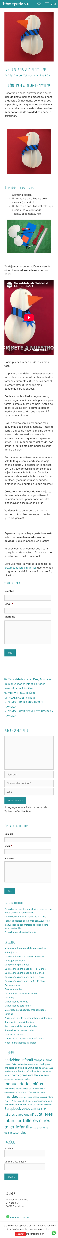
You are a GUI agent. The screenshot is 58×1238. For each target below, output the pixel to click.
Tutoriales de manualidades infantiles (24, 1038)
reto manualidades (38, 1101)
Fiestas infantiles (13, 989)
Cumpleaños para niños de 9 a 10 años (24, 981)
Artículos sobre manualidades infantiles (25, 948)
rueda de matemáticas (37, 1104)
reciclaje (24, 1101)
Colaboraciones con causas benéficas (24, 956)
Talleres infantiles (13, 1034)
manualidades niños (23, 1083)
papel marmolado (25, 1097)
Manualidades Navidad (16, 1001)
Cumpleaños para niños (16, 964)
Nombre (9, 591)
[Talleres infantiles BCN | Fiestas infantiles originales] (15, 4)
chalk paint (45, 1064)
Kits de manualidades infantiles (20, 993)
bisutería (7, 1064)
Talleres (41, 1108)
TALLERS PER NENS (39, 1127)
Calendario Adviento (21, 1064)
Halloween (41, 1075)
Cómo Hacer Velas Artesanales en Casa (25, 916)
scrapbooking (29, 1109)
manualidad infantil (13, 1088)
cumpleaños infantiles (24, 1071)
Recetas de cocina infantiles (19, 1022)
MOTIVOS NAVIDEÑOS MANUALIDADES (30, 1092)
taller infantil (16, 1126)
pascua (36, 1097)
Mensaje (9, 616)
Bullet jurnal (10, 952)
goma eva (26, 1075)
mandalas (25, 1079)
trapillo (8, 1132)
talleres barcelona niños (21, 1114)
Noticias (8, 1013)
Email (8, 603)
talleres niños (36, 1120)
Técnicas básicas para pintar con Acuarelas (27, 920)
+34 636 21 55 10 (19, 1217)
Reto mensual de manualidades (20, 1026)
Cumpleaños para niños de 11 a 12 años (25, 968)
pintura (49, 1097)
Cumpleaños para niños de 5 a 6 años (24, 972)
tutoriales (19, 1132)
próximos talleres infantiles (20, 567)
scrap (50, 1105)
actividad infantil (18, 1060)
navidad (31, 697)
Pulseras (16, 1101)
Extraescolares (12, 985)
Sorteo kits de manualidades (19, 1030)
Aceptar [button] (20, 1234)
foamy (14, 1075)
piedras (43, 1097)
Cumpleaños (34, 1067)
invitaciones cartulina (12, 1079)
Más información (35, 1233)
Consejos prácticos (14, 960)
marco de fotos (29, 1088)
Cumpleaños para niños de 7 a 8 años (24, 977)
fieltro (39, 1071)
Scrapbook (12, 1109)
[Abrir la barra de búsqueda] (39, 4)
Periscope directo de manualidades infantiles (28, 1018)
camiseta (34, 1064)
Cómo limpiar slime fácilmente (20, 932)
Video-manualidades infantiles (20, 1042)
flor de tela (47, 1071)
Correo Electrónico (15, 1161)
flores (7, 1075)
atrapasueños (43, 1060)
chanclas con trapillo (15, 1067)
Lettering (9, 997)
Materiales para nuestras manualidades (25, 1009)
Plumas (7, 1101)
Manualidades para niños (23, 679)
